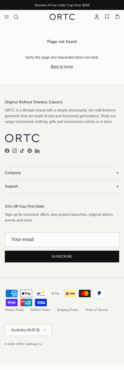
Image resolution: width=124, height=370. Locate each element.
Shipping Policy (67, 309)
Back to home (62, 67)
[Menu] (6, 16)
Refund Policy (40, 309)
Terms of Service (96, 309)
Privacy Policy (14, 309)
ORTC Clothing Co (29, 344)
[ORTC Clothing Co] (62, 17)
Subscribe (62, 256)
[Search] (19, 16)
